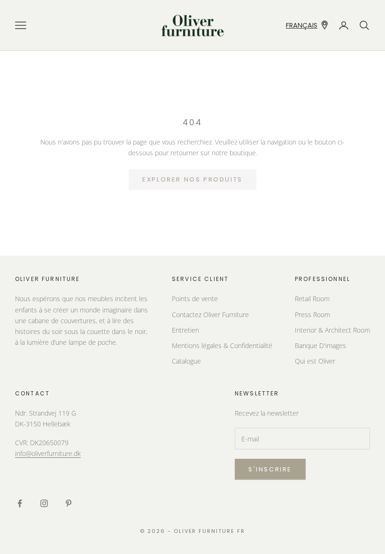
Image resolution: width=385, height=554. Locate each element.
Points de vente (195, 298)
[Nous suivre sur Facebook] (19, 503)
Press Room (312, 314)
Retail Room (312, 298)
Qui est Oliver (315, 361)
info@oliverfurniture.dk (48, 453)
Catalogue (186, 361)
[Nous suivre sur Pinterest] (68, 503)
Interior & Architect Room (332, 330)
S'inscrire (270, 469)
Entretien (185, 330)
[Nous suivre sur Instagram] (44, 503)
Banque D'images (320, 345)
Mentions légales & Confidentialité (222, 345)
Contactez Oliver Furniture (210, 314)
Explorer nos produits (192, 179)
